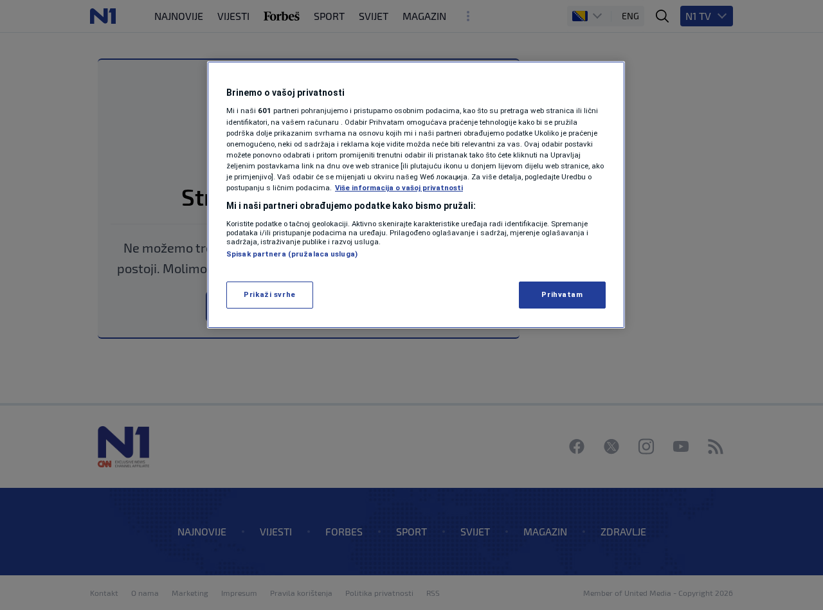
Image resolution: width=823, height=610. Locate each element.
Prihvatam (562, 294)
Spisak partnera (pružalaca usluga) (291, 253)
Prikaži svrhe (269, 294)
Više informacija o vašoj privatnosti (399, 187)
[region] (416, 194)
